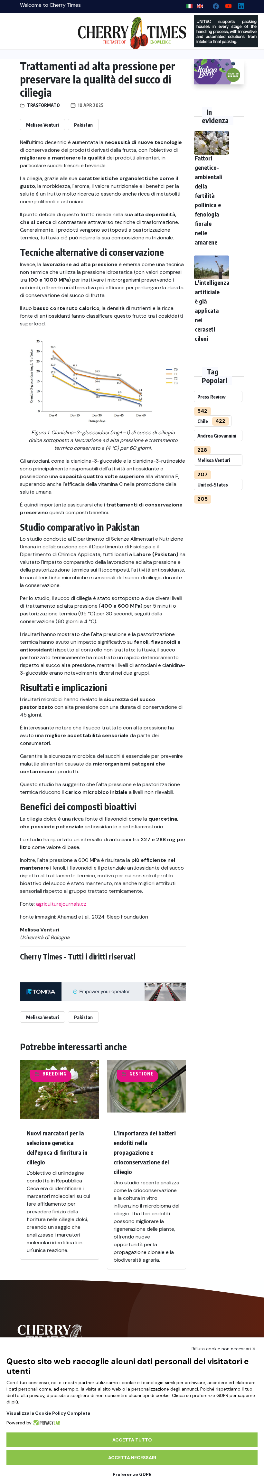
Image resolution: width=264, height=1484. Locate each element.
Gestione (141, 1073)
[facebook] (213, 4)
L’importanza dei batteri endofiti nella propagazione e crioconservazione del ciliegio (145, 1152)
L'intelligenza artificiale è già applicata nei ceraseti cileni (212, 310)
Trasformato (43, 105)
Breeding (54, 1073)
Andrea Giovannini (216, 435)
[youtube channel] (225, 4)
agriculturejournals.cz (61, 904)
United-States (212, 484)
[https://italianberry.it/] (219, 71)
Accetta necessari (132, 1457)
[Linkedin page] (238, 4)
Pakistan (83, 125)
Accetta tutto (132, 1440)
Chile (202, 421)
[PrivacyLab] (46, 1423)
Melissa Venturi (42, 125)
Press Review (211, 397)
